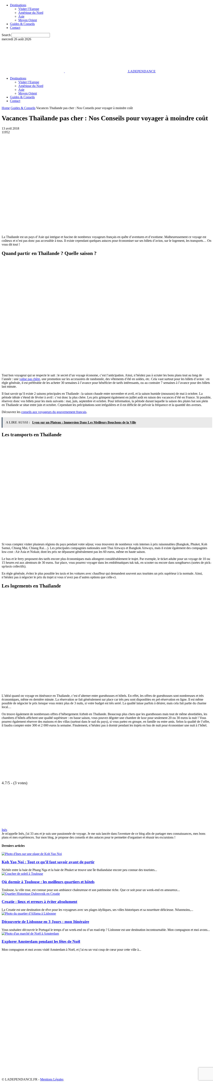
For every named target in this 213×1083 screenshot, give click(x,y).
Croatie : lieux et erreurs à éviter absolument (39, 901)
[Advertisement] (50, 795)
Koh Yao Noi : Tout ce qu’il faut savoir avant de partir (48, 862)
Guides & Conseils (22, 24)
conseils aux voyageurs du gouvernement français (53, 412)
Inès (4, 830)
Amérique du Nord (30, 12)
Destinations (18, 5)
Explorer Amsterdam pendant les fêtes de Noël (41, 941)
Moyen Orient (27, 20)
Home (6, 108)
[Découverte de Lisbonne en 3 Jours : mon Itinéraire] (29, 913)
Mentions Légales (51, 1079)
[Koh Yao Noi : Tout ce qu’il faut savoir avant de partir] (32, 854)
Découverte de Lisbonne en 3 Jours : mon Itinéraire (45, 921)
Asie (21, 16)
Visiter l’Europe (28, 9)
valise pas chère (29, 379)
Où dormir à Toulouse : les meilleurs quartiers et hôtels (48, 882)
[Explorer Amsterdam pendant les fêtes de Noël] (30, 933)
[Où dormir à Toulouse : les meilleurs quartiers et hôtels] (22, 873)
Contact (15, 27)
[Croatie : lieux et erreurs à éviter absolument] (31, 893)
